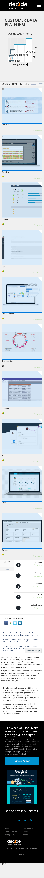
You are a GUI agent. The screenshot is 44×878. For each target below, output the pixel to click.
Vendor (25, 834)
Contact (25, 831)
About (7, 828)
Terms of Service (11, 831)
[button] (6, 623)
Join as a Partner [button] (22, 761)
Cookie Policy (28, 828)
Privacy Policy (10, 834)
